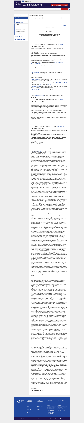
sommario (49, 21)
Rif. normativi (65, 18)
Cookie (63, 418)
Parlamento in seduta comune (51, 405)
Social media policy (40, 418)
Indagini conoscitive (19, 26)
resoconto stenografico (39, 95)
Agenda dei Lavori (18, 15)
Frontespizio (39, 18)
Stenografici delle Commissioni (21, 29)
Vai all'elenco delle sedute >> (63, 15)
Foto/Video (29, 412)
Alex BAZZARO (35, 151)
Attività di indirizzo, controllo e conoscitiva (21, 40)
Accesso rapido (64, 9)
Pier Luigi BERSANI (57, 62)
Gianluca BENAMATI (35, 63)
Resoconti (31, 12)
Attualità (38, 409)
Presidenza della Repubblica (60, 405)
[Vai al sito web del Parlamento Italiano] (29, 2)
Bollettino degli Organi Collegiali (21, 33)
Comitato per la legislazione (20, 31)
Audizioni (17, 24)
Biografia (28, 404)
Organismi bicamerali (51, 407)
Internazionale (57, 9)
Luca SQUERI (62, 82)
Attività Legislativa (18, 36)
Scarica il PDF (65, 25)
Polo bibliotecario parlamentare (50, 411)
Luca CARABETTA (61, 44)
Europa (52, 9)
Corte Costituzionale (61, 410)
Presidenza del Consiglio (61, 407)
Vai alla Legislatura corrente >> (59, 5)
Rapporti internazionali (51, 408)
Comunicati (29, 409)
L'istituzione (39, 404)
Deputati (16, 9)
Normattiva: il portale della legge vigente (51, 413)
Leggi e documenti (40, 407)
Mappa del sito (49, 418)
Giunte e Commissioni (19, 22)
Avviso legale (54, 418)
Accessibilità (59, 418)
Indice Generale (33, 18)
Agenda (28, 406)
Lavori (28, 9)
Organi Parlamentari (23, 9)
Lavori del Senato (40, 406)
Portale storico (21, 404)
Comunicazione (38, 9)
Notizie (28, 407)
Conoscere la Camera (46, 9)
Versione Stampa (57, 18)
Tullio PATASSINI (45, 84)
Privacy (45, 418)
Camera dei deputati (24, 12)
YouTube (22, 407)
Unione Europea (60, 408)
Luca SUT (55, 82)
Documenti (33, 9)
